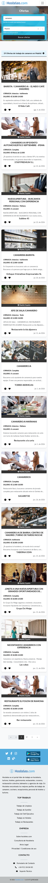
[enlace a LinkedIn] (8, 759)
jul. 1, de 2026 (40, 389)
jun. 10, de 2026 (39, 724)
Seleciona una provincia (10, 32)
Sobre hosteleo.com (24, 836)
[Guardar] (9, 110)
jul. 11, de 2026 (39, 333)
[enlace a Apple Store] (33, 761)
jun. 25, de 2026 (39, 556)
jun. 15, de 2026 (39, 612)
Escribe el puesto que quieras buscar (14, 22)
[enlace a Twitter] (6, 754)
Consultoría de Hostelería (24, 841)
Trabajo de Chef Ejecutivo (24, 814)
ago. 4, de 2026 (39, 110)
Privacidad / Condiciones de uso (24, 849)
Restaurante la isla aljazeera (24, 330)
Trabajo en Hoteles (24, 818)
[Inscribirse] (5, 110)
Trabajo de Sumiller (24, 810)
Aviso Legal (24, 845)
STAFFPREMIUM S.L (24, 162)
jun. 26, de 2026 (39, 500)
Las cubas (24, 665)
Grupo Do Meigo (24, 609)
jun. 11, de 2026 (39, 668)
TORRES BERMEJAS (24, 385)
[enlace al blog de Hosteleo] (13, 759)
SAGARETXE (24, 496)
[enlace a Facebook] (11, 754)
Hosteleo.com (19, 879)
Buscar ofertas (24, 37)
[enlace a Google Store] (33, 755)
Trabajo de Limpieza (24, 806)
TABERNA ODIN (24, 552)
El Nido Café (24, 106)
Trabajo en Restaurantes (24, 822)
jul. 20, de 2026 (39, 278)
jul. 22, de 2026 (39, 166)
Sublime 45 (24, 219)
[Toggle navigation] (42, 3)
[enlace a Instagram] (15, 754)
